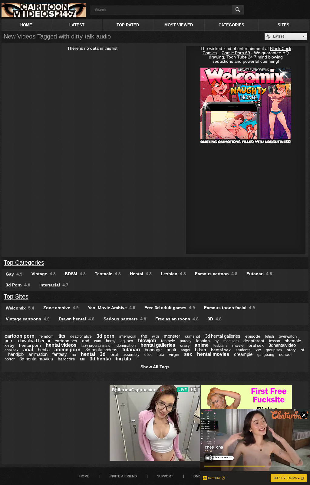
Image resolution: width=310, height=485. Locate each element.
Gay (14, 274)
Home (26, 25)
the (144, 336)
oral (114, 354)
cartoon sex (66, 340)
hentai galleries (157, 345)
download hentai (34, 340)
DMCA (198, 476)
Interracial (53, 285)
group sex (274, 350)
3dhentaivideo (282, 345)
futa (160, 354)
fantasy (59, 354)
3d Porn (18, 285)
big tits (123, 358)
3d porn (105, 336)
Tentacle (108, 273)
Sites (283, 25)
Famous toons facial (229, 307)
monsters (231, 341)
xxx (258, 350)
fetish (269, 336)
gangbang (265, 355)
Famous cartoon (216, 273)
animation (38, 354)
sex (188, 354)
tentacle (168, 341)
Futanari (259, 273)
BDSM (75, 273)
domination (126, 345)
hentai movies (213, 354)
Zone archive (61, 307)
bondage (153, 349)
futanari (131, 349)
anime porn (67, 349)
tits (61, 336)
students (243, 350)
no (74, 354)
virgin (174, 354)
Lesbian (173, 273)
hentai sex (221, 349)
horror (10, 359)
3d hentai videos (101, 349)
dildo (148, 355)
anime (202, 345)
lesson (274, 341)
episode (252, 336)
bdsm (200, 349)
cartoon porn (20, 336)
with (155, 336)
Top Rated (128, 25)
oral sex (256, 345)
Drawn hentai (76, 318)
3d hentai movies (36, 358)
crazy (185, 345)
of (302, 349)
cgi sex (126, 341)
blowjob (147, 340)
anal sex (11, 350)
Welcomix (20, 308)
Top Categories (24, 262)
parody (185, 341)
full (82, 359)
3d (103, 354)
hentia (44, 349)
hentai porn (30, 345)
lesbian (203, 340)
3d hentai (100, 358)
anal (28, 349)
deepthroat (253, 340)
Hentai (141, 273)
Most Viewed (178, 25)
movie (238, 345)
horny (111, 341)
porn (9, 340)
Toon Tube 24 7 (241, 57)
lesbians (220, 345)
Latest (76, 25)
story (291, 350)
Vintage (43, 273)
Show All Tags (155, 366)
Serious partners (125, 318)
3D (215, 318)
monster (172, 336)
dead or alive (81, 336)
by (217, 341)
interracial (127, 336)
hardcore (66, 358)
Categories (231, 25)
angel (185, 350)
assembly (131, 354)
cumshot (192, 336)
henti (171, 349)
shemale (293, 340)
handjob (16, 354)
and (85, 340)
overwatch (288, 336)
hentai (88, 354)
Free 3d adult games (169, 307)
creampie (243, 354)
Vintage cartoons (28, 318)
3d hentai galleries (222, 336)
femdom (46, 336)
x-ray (9, 345)
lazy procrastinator (96, 345)
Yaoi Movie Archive (111, 307)
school (285, 354)
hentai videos (61, 345)
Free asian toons (177, 318)
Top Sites (16, 296)
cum (97, 341)
